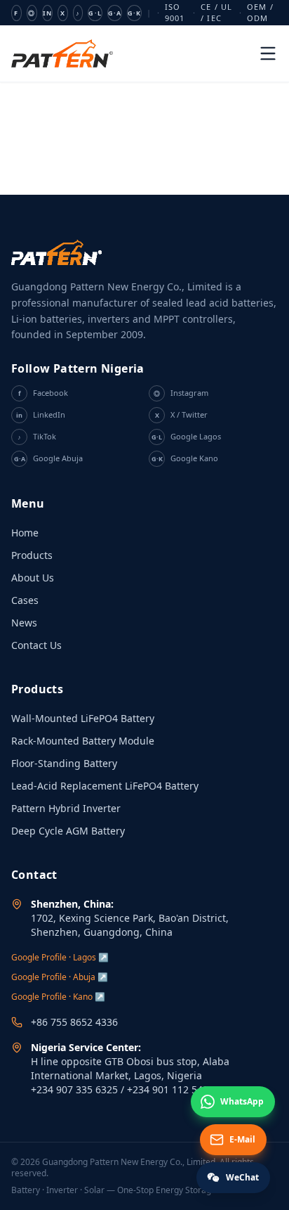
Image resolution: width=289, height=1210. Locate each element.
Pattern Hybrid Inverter (66, 808)
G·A (114, 13)
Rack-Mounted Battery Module (82, 740)
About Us (32, 577)
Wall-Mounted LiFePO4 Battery (82, 718)
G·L (94, 13)
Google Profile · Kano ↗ (58, 997)
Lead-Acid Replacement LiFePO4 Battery (105, 785)
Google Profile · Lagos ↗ (60, 957)
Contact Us (36, 645)
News (24, 622)
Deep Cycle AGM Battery (68, 830)
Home (25, 532)
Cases (25, 600)
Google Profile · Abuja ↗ (59, 977)
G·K (134, 13)
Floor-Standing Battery (64, 763)
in (47, 13)
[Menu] (268, 53)
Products (32, 555)
